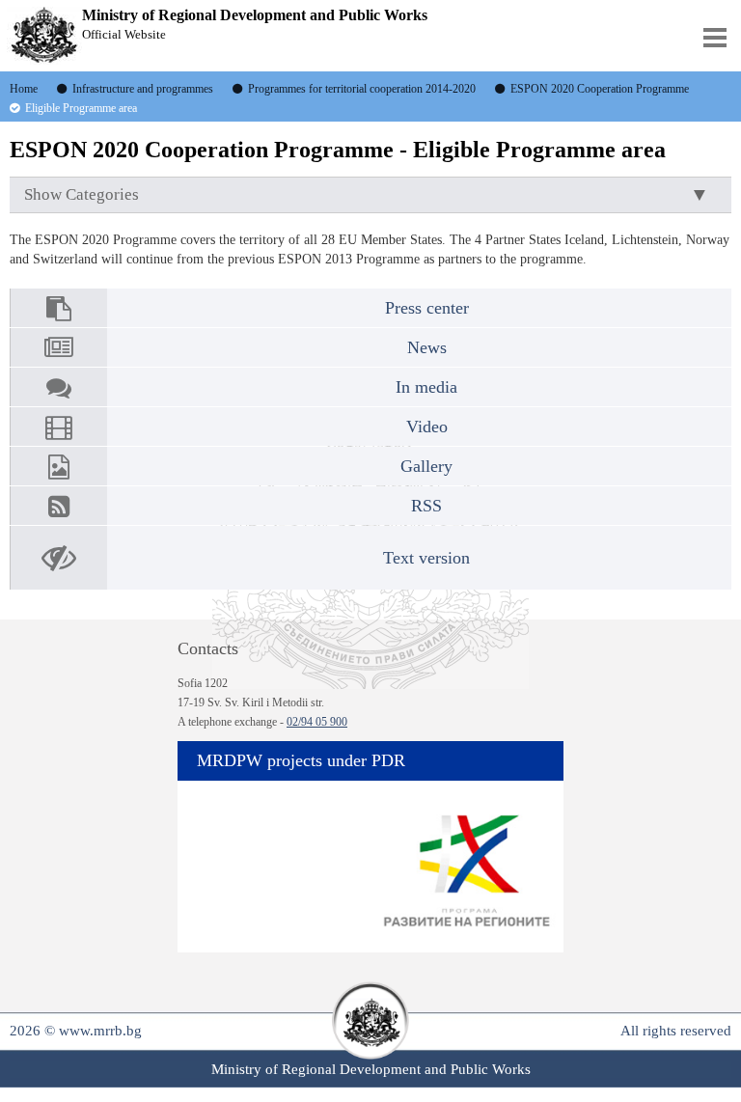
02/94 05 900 (317, 722)
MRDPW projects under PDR (301, 760)
